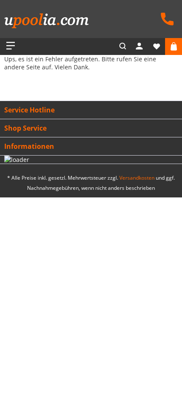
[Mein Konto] (139, 46)
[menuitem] (165, 18)
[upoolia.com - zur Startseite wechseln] (46, 22)
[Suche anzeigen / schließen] (122, 46)
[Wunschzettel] (156, 46)
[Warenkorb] (173, 46)
